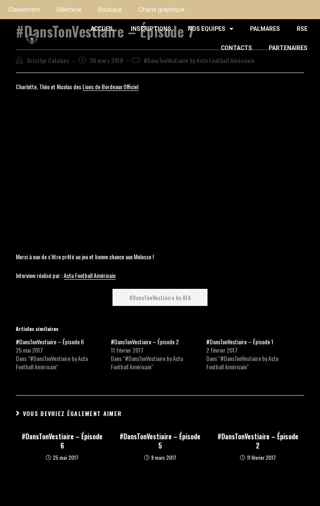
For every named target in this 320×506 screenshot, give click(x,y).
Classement (24, 9)
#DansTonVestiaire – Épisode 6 (50, 341)
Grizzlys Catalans (48, 60)
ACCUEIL (102, 28)
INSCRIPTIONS (151, 28)
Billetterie (69, 9)
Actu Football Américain (89, 275)
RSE (302, 28)
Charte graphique (162, 9)
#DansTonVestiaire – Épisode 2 (145, 341)
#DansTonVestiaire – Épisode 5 (160, 441)
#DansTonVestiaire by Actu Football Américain (199, 60)
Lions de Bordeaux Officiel (110, 86)
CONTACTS (236, 48)
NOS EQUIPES (206, 28)
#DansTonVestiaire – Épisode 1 (239, 341)
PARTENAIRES (288, 48)
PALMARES (265, 28)
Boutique (110, 9)
